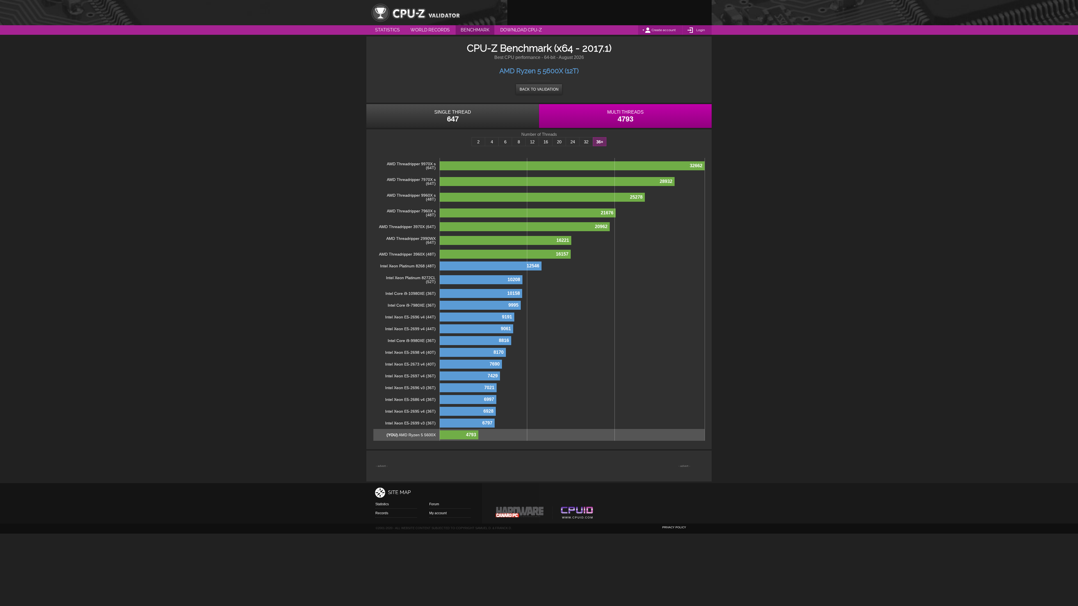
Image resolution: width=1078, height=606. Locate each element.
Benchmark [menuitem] (475, 30)
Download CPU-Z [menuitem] (521, 30)
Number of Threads (539, 134)
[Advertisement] (609, 12)
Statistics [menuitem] (387, 30)
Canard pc (519, 513)
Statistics (382, 504)
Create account (664, 30)
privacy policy (674, 527)
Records (381, 513)
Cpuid (577, 513)
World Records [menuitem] (430, 30)
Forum (434, 504)
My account (438, 513)
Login (700, 30)
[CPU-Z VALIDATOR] (415, 12)
